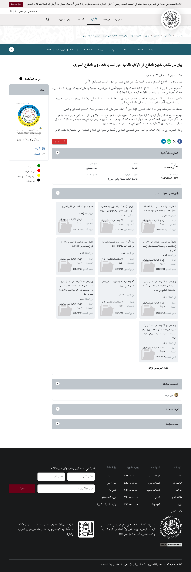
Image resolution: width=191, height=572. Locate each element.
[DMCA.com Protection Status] (171, 544)
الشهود (157, 497)
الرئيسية (118, 19)
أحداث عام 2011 (131, 475)
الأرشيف (93, 19)
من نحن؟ (112, 475)
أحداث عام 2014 (131, 497)
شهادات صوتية (153, 482)
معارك (72, 49)
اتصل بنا (113, 490)
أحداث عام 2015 (131, 504)
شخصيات (128, 49)
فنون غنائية (60, 49)
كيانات (140, 49)
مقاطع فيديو (113, 49)
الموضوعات (155, 504)
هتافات (48, 49)
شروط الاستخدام (109, 497)
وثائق (150, 49)
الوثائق (156, 36)
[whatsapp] (169, 142)
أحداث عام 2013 (131, 490)
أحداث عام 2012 (131, 482)
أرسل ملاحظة (16, 4)
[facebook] (179, 142)
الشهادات (80, 19)
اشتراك (22, 488)
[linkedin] (163, 142)
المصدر (37, 154)
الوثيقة (37, 148)
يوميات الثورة (64, 19)
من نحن (106, 19)
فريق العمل (112, 482)
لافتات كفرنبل (86, 49)
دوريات (100, 49)
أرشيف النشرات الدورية (107, 504)
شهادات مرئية (154, 475)
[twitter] (174, 142)
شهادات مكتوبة (153, 490)
